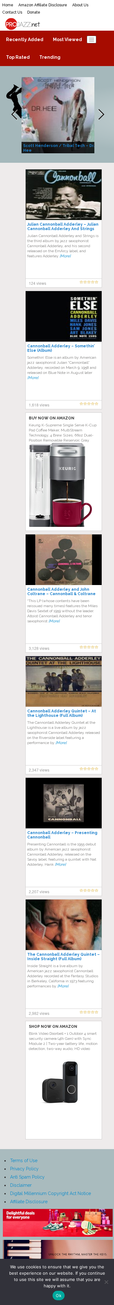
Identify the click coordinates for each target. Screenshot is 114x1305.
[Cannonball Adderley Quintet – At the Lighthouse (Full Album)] (64, 681)
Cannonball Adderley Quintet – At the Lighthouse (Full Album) (61, 713)
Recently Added (24, 39)
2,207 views (39, 891)
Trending (49, 57)
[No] (106, 1282)
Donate (33, 12)
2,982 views (39, 1013)
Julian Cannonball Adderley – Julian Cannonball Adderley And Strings (62, 226)
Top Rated (18, 57)
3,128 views (39, 648)
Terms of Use (23, 1160)
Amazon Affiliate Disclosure (42, 5)
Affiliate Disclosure (29, 1201)
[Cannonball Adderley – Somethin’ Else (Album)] (64, 316)
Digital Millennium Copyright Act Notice (50, 1193)
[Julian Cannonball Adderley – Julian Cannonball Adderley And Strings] (64, 194)
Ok (58, 1295)
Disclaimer (21, 1185)
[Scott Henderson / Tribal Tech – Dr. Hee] (59, 114)
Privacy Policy (24, 1168)
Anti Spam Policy (27, 1177)
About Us (80, 5)
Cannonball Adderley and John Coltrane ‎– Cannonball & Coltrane (61, 591)
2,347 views (39, 769)
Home (7, 5)
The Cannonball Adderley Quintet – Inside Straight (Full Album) (63, 956)
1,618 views (39, 404)
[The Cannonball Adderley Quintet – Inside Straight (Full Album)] (64, 924)
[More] (65, 256)
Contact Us (12, 12)
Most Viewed (67, 39)
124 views (37, 283)
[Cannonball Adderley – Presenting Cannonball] (64, 803)
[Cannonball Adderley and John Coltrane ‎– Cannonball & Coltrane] (64, 559)
